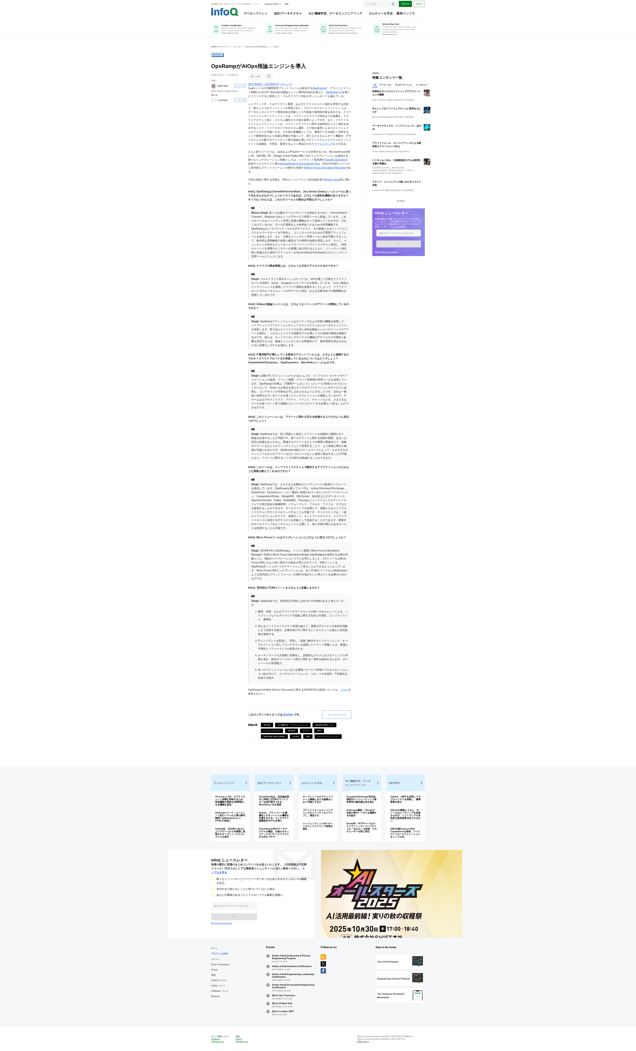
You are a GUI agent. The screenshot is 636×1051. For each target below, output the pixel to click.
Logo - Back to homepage (224, 12)
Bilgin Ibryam (379, 117)
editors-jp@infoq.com (242, 1040)
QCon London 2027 (283, 1011)
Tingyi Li (410, 170)
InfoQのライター (219, 980)
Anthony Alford (381, 168)
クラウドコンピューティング (328, 736)
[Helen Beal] (213, 85)
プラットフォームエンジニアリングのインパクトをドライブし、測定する (318, 813)
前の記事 (400, 201)
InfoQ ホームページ (219, 47)
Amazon (291, 731)
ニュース (237, 47)
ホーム (214, 948)
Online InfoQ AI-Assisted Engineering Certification (293, 986)
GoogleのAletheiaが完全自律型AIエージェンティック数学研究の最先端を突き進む (361, 799)
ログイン (215, 959)
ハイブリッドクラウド (272, 731)
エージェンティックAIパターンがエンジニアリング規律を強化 (318, 826)
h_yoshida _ (223, 100)
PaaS (319, 731)
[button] (398, 243)
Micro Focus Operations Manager (325, 167)
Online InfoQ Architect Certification (292, 966)
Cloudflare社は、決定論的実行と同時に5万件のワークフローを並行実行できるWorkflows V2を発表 (274, 800)
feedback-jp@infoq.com (217, 1040)
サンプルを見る (398, 227)
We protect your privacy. (386, 252)
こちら (344, 689)
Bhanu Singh (332, 179)
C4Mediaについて (219, 991)
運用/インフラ (405, 13)
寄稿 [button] (286, 4)
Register (405, 4)
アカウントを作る (219, 953)
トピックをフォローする (337, 715)
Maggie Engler (396, 170)
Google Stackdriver (336, 159)
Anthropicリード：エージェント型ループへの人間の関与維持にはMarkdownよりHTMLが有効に (230, 816)
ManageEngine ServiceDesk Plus (300, 163)
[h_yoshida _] (213, 100)
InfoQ (375, 152)
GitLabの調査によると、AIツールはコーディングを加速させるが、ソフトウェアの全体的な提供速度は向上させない (405, 815)
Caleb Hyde (378, 190)
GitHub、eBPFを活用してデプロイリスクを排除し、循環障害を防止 (405, 799)
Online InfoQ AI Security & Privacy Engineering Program (291, 957)
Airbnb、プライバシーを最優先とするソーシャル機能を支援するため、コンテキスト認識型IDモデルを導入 (274, 816)
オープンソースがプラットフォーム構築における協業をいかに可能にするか (318, 799)
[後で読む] (269, 76)
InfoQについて (218, 985)
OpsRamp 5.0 (334, 92)
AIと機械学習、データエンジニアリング (335, 13)
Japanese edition (271, 4)
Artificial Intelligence (274, 736)
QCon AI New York (282, 1003)
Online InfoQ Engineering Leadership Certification (293, 975)
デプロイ (306, 731)
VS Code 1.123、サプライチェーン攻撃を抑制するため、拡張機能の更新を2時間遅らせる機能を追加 (230, 800)
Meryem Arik (398, 168)
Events (214, 970)
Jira (308, 736)
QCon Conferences (220, 964)
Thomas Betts (379, 134)
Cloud (295, 736)
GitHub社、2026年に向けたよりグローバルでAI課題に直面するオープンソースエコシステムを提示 (230, 832)
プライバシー (363, 1042)
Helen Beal (222, 86)
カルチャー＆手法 (381, 13)
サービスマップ (323, 143)
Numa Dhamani (379, 170)
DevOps (217, 55)
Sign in (419, 4)
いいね (257, 76)
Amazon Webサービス (324, 725)
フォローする (240, 86)
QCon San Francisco (283, 995)
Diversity (215, 996)
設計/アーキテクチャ (288, 13)
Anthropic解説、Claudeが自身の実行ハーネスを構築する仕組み (361, 813)
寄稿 (213, 975)
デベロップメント (256, 13)
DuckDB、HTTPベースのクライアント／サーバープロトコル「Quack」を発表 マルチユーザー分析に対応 (361, 827)
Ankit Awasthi (379, 100)
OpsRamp (319, 88)
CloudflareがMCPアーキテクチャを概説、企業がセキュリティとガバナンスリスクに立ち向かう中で (274, 832)
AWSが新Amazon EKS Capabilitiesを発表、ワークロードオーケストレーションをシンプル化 (405, 832)
